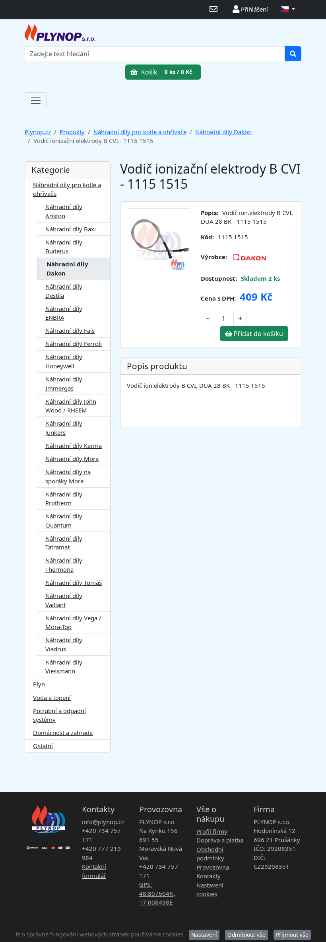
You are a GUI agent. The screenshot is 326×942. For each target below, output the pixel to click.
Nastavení (204, 934)
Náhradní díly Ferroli (73, 344)
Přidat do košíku (257, 333)
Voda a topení (52, 698)
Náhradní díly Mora (72, 459)
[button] (287, 9)
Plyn (39, 684)
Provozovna (212, 867)
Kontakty (208, 876)
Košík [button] (166, 72)
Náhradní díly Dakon (223, 132)
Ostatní (43, 746)
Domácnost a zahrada (63, 733)
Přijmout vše (292, 934)
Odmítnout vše (246, 934)
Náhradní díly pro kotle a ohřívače (139, 132)
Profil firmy (211, 831)
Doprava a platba (219, 840)
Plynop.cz (38, 132)
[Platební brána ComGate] (48, 845)
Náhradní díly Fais (70, 330)
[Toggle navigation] (36, 100)
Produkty (72, 132)
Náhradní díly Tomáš (73, 582)
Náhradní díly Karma (73, 446)
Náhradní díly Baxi (70, 229)
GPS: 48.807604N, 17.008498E (157, 893)
